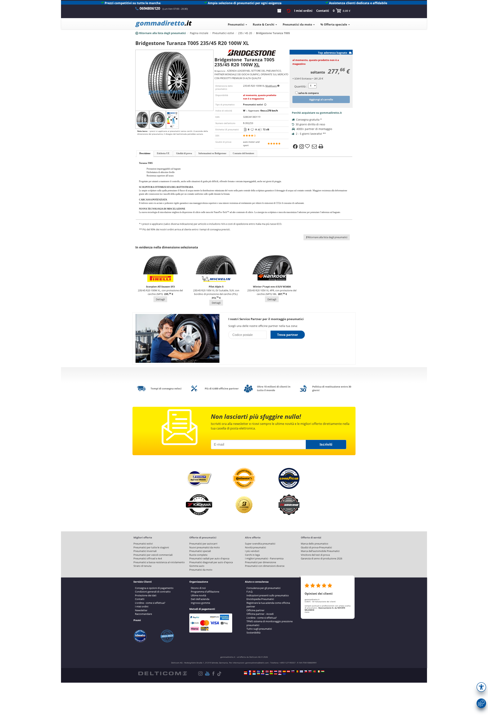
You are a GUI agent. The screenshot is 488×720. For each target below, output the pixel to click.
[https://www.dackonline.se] (258, 671)
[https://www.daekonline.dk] (271, 671)
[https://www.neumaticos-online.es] (284, 671)
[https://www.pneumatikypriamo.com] (309, 671)
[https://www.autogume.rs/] (279, 674)
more (307, 612)
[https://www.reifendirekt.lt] (271, 674)
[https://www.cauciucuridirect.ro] (249, 674)
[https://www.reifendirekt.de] (245, 671)
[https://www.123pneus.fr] (249, 671)
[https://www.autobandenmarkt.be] (297, 671)
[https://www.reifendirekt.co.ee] (267, 674)
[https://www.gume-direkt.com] (292, 671)
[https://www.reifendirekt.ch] (254, 671)
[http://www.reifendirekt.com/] (284, 674)
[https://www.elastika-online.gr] (254, 674)
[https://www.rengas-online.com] (301, 671)
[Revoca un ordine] (288, 11)
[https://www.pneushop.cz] (305, 671)
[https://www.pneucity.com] (314, 671)
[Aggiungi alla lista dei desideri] (308, 146)
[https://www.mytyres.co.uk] (279, 671)
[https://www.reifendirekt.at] (288, 671)
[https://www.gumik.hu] (322, 671)
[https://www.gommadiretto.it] (262, 671)
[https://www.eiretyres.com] (318, 671)
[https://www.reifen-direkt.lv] (275, 674)
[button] (481, 687)
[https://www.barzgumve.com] (258, 674)
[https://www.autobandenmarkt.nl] (275, 671)
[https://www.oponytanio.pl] (245, 674)
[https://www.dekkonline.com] (267, 671)
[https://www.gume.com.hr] (262, 674)
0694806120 (150, 8)
